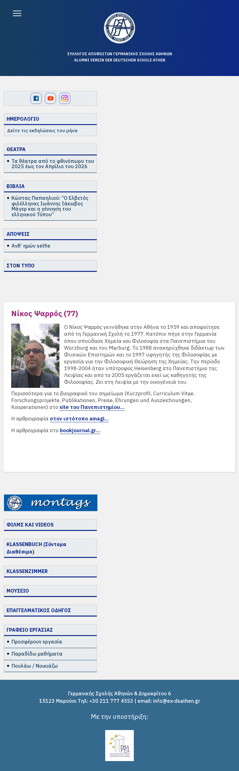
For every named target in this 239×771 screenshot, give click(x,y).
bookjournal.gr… (80, 430)
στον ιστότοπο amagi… (79, 418)
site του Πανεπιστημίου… (91, 407)
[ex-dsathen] (119, 27)
